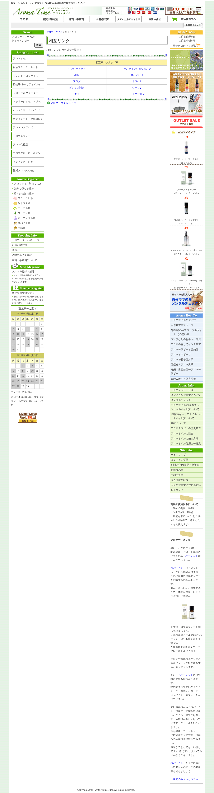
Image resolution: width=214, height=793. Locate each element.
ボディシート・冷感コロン (28, 118)
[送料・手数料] (76, 19)
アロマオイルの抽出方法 (184, 438)
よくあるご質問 (179, 459)
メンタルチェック (181, 400)
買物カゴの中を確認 (184, 45)
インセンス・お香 (23, 161)
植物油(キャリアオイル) (26, 84)
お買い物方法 (19, 245)
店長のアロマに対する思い (186, 485)
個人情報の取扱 (179, 480)
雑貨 (23, 170)
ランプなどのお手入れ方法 (186, 339)
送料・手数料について (24, 260)
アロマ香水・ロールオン (27, 153)
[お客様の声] (102, 19)
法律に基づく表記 (22, 255)
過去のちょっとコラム (185, 779)
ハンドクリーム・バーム (27, 110)
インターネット (76, 68)
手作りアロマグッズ (182, 325)
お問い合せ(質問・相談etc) (185, 464)
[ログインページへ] (184, 25)
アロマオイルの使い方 (183, 320)
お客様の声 (177, 470)
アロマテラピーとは (182, 390)
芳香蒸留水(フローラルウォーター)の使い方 (186, 332)
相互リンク (177, 490)
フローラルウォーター (25, 93)
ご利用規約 (177, 475)
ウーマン (137, 87)
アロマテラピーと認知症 (184, 349)
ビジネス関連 (76, 87)
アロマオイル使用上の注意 (186, 443)
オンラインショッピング (137, 68)
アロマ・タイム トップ (63, 103)
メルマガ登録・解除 (27, 276)
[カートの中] (185, 19)
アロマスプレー (22, 136)
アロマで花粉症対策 (182, 359)
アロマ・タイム (54, 32)
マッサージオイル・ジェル (28, 101)
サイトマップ (178, 454)
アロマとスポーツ (181, 354)
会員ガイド (18, 250)
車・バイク (137, 75)
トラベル (137, 81)
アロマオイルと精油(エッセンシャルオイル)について (186, 407)
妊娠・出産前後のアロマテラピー (186, 371)
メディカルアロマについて (186, 395)
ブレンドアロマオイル (25, 75)
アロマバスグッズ (23, 127)
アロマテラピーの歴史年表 (186, 428)
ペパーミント (190, 555)
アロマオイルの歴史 (182, 433)
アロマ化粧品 (20, 144)
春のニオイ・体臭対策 (183, 378)
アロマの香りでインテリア (186, 344)
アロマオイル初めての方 (27, 183)
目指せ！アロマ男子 (182, 364)
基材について (178, 423)
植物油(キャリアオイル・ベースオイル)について (186, 416)
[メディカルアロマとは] (128, 19)
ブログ (76, 81)
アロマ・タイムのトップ (25, 240)
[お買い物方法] (50, 19)
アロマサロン (137, 94)
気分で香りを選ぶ (23, 188)
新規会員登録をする (27, 297)
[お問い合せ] (154, 19)
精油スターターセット (25, 67)
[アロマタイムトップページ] (24, 19)
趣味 (76, 75)
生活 (76, 94)
